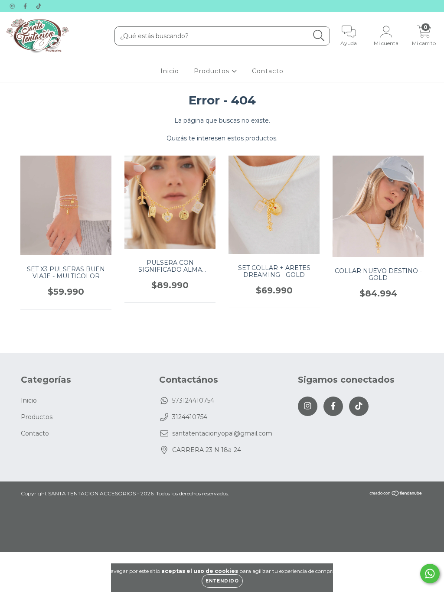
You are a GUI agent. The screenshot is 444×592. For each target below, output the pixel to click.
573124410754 (193, 400)
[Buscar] (319, 36)
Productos (213, 71)
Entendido (222, 581)
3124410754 (189, 417)
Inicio (169, 71)
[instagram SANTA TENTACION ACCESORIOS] (13, 6)
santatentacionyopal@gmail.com (222, 433)
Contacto (268, 71)
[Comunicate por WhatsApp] (430, 573)
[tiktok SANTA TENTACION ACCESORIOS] (38, 6)
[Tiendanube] (396, 494)
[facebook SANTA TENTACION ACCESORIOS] (26, 6)
